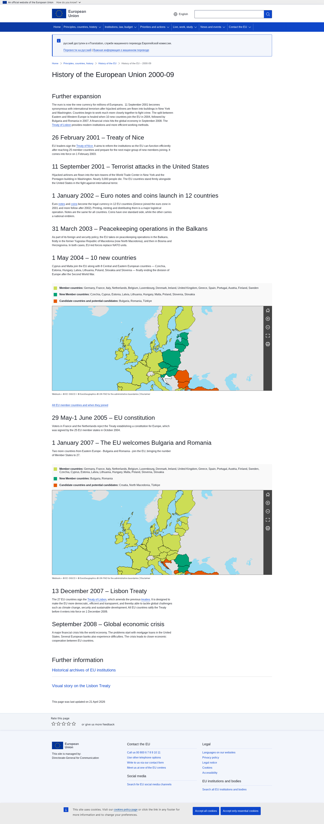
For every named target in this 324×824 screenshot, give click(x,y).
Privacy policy (210, 757)
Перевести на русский (77, 50)
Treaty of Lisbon (61, 124)
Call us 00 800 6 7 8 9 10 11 (143, 752)
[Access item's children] (100, 27)
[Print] (268, 344)
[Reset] (268, 310)
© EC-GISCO (69, 394)
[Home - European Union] (69, 13)
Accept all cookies (206, 810)
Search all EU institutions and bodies (224, 789)
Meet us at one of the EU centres (146, 767)
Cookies (207, 767)
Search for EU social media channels (149, 784)
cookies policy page (126, 809)
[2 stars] (56, 723)
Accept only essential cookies (240, 810)
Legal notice (209, 762)
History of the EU (107, 63)
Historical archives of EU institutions (84, 670)
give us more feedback (100, 724)
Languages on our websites (218, 752)
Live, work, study (183, 27)
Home (57, 27)
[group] (157, 348)
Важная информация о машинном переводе (121, 50)
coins (74, 204)
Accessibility (209, 772)
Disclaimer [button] (145, 394)
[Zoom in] (268, 319)
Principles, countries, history (80, 27)
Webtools (56, 394)
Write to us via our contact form (145, 762)
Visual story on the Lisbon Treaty (81, 685)
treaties (145, 599)
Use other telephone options (144, 757)
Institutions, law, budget (119, 27)
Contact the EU (238, 27)
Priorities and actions (152, 27)
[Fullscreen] (268, 335)
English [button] (183, 14)
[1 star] (53, 723)
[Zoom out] (268, 327)
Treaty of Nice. (84, 145)
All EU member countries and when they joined (80, 405)
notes (61, 204)
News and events (210, 27)
